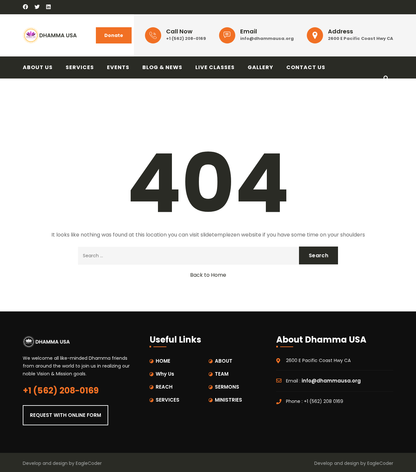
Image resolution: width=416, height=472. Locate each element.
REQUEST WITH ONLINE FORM (65, 415)
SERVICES (80, 67)
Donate (113, 35)
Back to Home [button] (208, 275)
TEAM (221, 373)
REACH (164, 386)
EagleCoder (89, 463)
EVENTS (118, 67)
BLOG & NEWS (162, 67)
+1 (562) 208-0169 (186, 38)
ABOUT (223, 360)
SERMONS (227, 386)
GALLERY (260, 67)
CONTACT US (305, 67)
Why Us (165, 373)
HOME (163, 360)
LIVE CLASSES (215, 67)
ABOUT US (38, 67)
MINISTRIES (228, 399)
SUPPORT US (47, 89)
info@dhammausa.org (267, 38)
